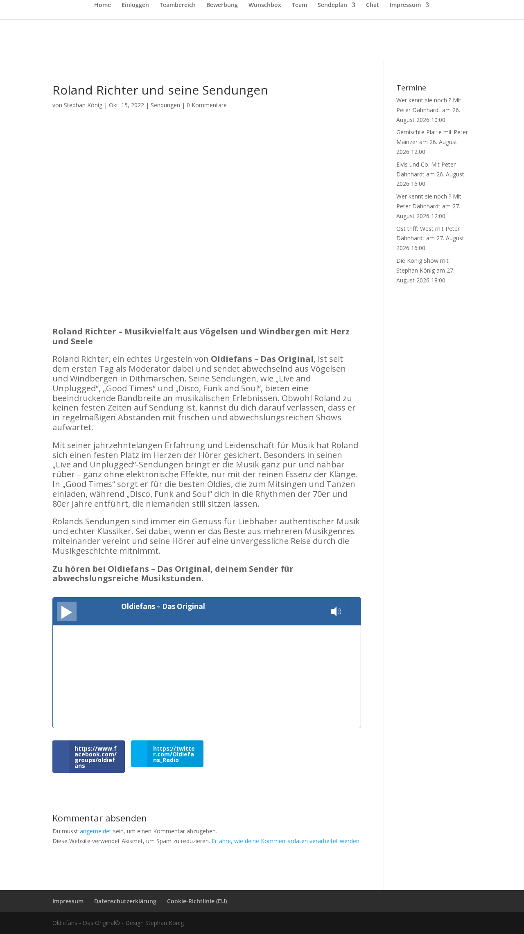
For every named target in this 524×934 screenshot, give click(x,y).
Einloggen (135, 5)
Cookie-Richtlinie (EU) (197, 901)
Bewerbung (222, 5)
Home (102, 5)
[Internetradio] (352, 611)
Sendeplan (332, 5)
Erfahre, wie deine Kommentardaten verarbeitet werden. (286, 841)
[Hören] (67, 611)
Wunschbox (264, 5)
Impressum (405, 5)
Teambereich (178, 5)
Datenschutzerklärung (125, 901)
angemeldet (95, 831)
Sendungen (165, 105)
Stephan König (83, 105)
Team (299, 5)
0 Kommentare (207, 105)
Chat (372, 5)
